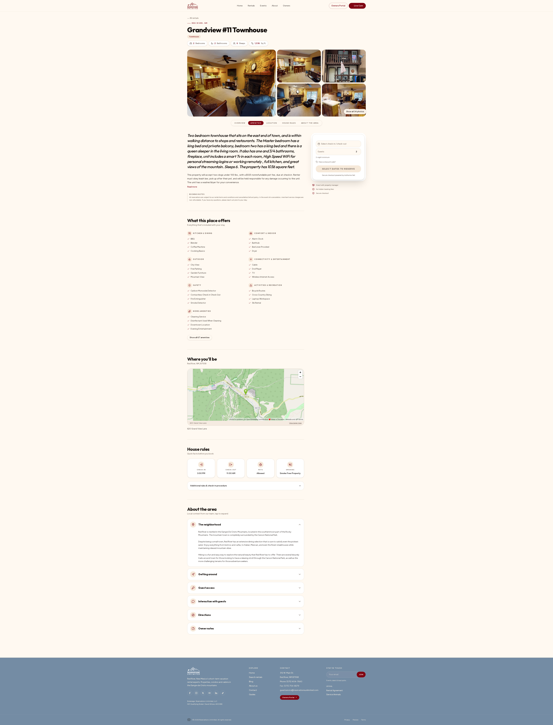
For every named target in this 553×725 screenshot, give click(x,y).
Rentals (251, 5)
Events (263, 5)
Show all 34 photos (355, 111)
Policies (355, 720)
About (275, 5)
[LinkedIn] (216, 693)
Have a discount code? (327, 162)
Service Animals (333, 694)
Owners (286, 5)
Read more (192, 187)
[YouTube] (209, 693)
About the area (310, 123)
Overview (239, 123)
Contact (253, 690)
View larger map (295, 423)
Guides (252, 694)
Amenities (255, 123)
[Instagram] (196, 693)
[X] (202, 693)
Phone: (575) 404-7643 (291, 681)
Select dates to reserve (338, 169)
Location (271, 123)
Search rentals (255, 677)
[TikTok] (222, 693)
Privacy (347, 720)
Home (240, 5)
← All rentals (193, 18)
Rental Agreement (334, 690)
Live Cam (358, 5)
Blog (251, 681)
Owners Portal (338, 5)
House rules (289, 123)
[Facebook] (189, 693)
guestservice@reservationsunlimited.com (299, 690)
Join (361, 675)
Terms (363, 720)
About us (253, 686)
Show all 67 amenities (200, 337)
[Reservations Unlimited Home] (192, 5)
